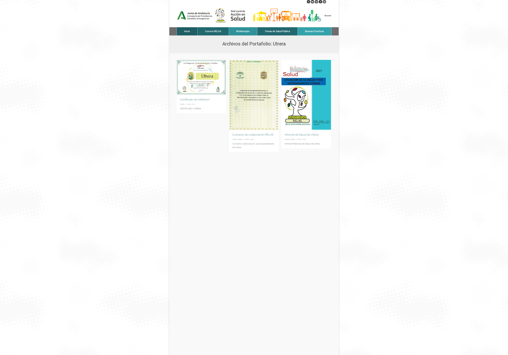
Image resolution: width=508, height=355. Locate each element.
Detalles (205, 77)
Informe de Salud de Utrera (302, 134)
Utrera (182, 104)
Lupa (198, 77)
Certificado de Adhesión (194, 99)
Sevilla (234, 139)
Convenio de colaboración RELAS (252, 134)
